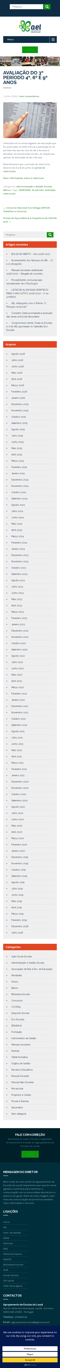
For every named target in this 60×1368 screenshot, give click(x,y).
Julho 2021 (17, 737)
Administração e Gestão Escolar (34, 186)
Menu (10, 39)
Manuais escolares (20, 1044)
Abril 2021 (16, 756)
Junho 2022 (17, 668)
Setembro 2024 (19, 498)
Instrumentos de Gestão (23, 1038)
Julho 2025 (17, 435)
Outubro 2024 (18, 492)
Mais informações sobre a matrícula (23, 178)
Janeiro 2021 (17, 775)
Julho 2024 (17, 511)
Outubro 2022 (18, 643)
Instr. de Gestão (12, 1232)
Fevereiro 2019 (19, 920)
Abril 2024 (16, 530)
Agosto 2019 (17, 882)
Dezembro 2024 (19, 479)
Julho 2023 (17, 586)
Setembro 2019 (19, 876)
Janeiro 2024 (18, 549)
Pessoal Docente (20, 1076)
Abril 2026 (16, 379)
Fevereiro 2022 (19, 693)
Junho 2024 (17, 517)
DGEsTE (7, 1259)
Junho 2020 (17, 819)
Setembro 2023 (19, 574)
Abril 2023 (16, 605)
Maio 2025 (16, 448)
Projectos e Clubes (21, 1095)
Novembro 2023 (19, 561)
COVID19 (16, 1007)
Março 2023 (17, 612)
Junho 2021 (17, 744)
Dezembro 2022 (19, 630)
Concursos (17, 1000)
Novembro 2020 (20, 788)
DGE (5, 1248)
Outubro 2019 (18, 869)
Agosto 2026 (18, 354)
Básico (7, 190)
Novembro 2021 (19, 712)
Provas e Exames (20, 1101)
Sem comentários (29, 96)
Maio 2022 (16, 674)
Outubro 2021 (18, 718)
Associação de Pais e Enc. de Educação (31, 969)
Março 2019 (17, 913)
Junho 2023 (17, 593)
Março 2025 (17, 461)
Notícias (15, 1051)
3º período (38, 190)
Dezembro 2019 (19, 857)
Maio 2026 (16, 372)
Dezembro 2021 (19, 706)
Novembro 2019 (19, 863)
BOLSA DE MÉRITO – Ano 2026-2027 (30, 254)
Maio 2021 (16, 750)
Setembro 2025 (19, 423)
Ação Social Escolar (21, 956)
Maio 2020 (16, 825)
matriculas (9, 193)
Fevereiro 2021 (19, 769)
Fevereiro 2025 (19, 467)
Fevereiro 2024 (19, 542)
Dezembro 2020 (20, 781)
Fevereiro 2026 (19, 391)
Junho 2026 (17, 366)
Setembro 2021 (19, 725)
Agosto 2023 (18, 580)
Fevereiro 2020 (19, 844)
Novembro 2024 (19, 486)
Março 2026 (17, 385)
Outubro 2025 (18, 417)
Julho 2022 (17, 662)
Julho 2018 (17, 932)
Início (6, 1222)
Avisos (14, 981)
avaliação (50, 190)
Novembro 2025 (19, 410)
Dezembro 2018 (19, 926)
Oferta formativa (19, 1057)
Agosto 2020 (18, 807)
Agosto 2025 (18, 429)
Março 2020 (17, 838)
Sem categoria (18, 1113)
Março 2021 (17, 763)
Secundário (17, 1107)
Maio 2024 (16, 523)
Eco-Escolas (17, 1019)
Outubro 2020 (18, 794)
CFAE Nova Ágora (12, 1285)
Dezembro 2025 (19, 404)
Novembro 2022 (19, 637)
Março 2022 (17, 687)
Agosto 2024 (18, 505)
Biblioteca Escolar (20, 994)
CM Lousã (8, 1280)
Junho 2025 (17, 442)
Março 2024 (17, 536)
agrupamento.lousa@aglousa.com (31, 1322)
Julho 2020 (17, 813)
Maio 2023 (16, 599)
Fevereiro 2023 (19, 618)
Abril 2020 (16, 832)
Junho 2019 (17, 895)
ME (5, 1227)
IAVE (5, 1269)
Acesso (30, 49)
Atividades (16, 975)
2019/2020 (25, 190)
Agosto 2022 (18, 656)
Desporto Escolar (20, 1013)
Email (30, 1154)
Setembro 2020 (19, 800)
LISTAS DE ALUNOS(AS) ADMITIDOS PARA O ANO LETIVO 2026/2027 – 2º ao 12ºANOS (27, 293)
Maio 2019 (16, 901)
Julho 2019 (17, 888)
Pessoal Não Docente (22, 1082)
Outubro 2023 (18, 567)
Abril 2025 (16, 454)
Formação (16, 1032)
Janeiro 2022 (18, 700)
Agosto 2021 (17, 731)
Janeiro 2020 (18, 851)
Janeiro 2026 (18, 398)
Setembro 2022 (19, 649)
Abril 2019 (16, 907)
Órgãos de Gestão (20, 1063)
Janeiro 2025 (18, 473)
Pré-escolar (17, 1088)
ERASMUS (16, 1025)
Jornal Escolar (11, 1275)
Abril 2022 (16, 681)
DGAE (6, 1238)
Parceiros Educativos (22, 1069)
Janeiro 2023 (18, 624)
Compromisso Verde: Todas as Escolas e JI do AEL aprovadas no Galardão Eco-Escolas (29, 326)
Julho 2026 (17, 360)
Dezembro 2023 (19, 555)
